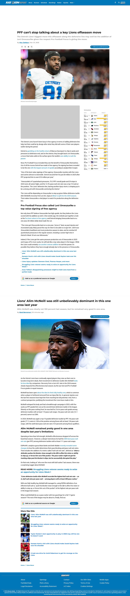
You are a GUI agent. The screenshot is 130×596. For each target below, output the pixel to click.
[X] (119, 2)
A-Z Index (67, 586)
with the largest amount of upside (42, 168)
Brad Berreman (25, 312)
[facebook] (115, 2)
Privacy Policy (68, 583)
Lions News (30, 285)
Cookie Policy (104, 583)
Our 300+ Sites (86, 580)
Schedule (44, 2)
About (23, 580)
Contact (66, 580)
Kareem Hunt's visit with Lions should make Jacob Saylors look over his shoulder (49, 257)
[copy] (31, 46)
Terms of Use (85, 583)
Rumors (36, 2)
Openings (43, 580)
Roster (59, 2)
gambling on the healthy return (38, 151)
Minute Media (11, 591)
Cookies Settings (87, 586)
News (30, 2)
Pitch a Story (44, 583)
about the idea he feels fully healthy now (51, 393)
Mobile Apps (104, 580)
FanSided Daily (26, 583)
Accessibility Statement (48, 586)
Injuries (65, 2)
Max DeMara (24, 42)
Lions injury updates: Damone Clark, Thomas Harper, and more (45, 261)
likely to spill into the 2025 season (64, 196)
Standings (52, 2)
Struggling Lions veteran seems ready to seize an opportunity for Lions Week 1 (49, 266)
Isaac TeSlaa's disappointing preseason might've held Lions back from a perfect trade (49, 271)
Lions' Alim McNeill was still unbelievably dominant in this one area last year (49, 252)
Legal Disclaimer (27, 586)
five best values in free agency (36, 218)
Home (23, 285)
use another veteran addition (48, 244)
